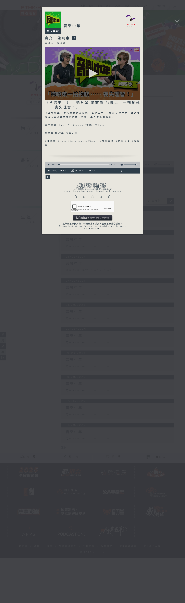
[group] (121, 164)
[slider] (130, 165)
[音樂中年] (47, 177)
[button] (92, 73)
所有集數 (53, 31)
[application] (92, 73)
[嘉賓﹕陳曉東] (74, 38)
